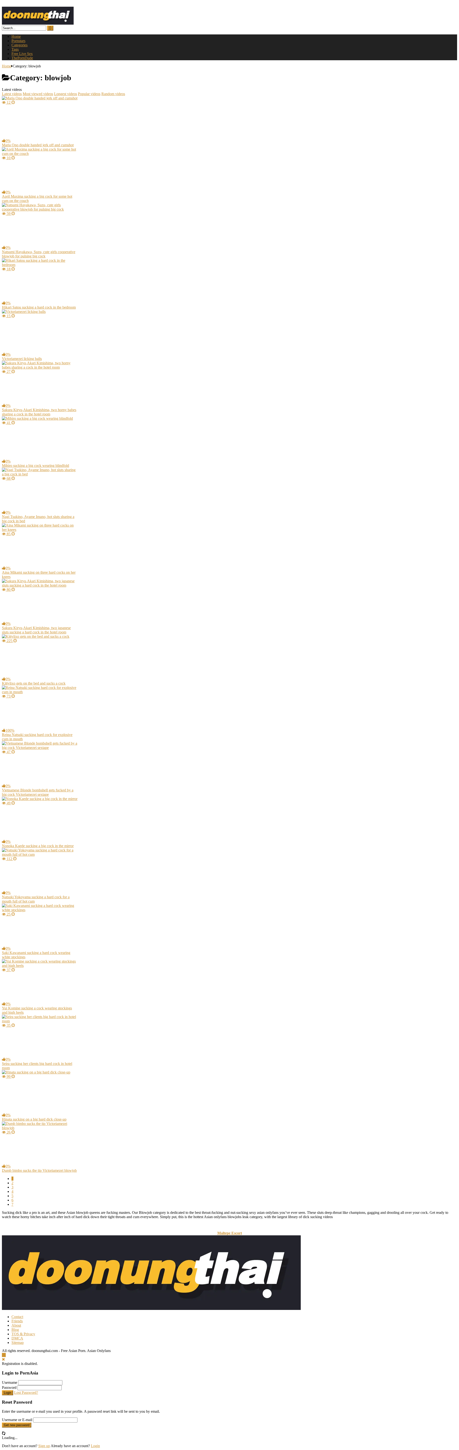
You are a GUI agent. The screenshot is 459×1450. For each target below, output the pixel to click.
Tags (15, 49)
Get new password (16, 1425)
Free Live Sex (22, 54)
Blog (15, 1330)
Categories (19, 45)
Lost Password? (26, 1392)
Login (7, 1393)
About (16, 1325)
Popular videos (89, 94)
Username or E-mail (17, 1420)
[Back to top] (4, 1355)
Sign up (44, 1446)
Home (16, 36)
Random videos (113, 94)
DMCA (17, 1338)
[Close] (3, 1359)
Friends (17, 1321)
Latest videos (12, 94)
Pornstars (18, 41)
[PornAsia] (38, 23)
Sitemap (17, 1343)
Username (9, 1382)
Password (9, 1387)
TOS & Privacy (23, 1334)
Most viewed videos (38, 94)
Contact (17, 1317)
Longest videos (65, 94)
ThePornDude (22, 58)
